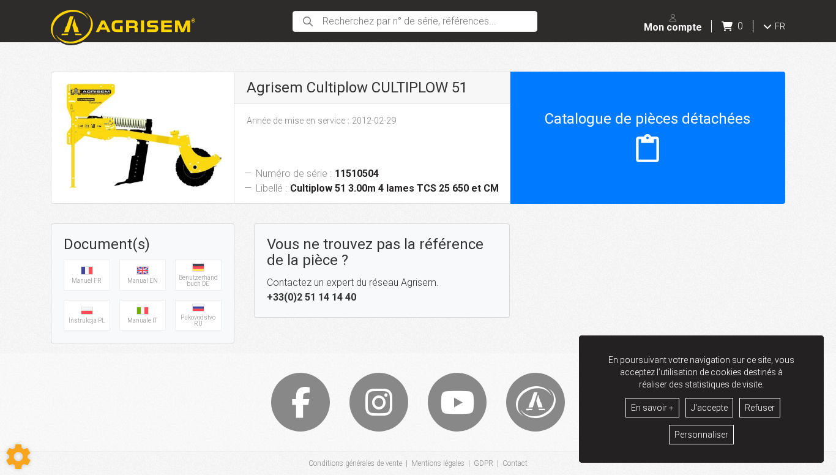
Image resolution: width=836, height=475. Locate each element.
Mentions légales (438, 463)
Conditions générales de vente (355, 463)
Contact (515, 463)
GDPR (483, 463)
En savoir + (652, 408)
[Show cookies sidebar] (18, 456)
